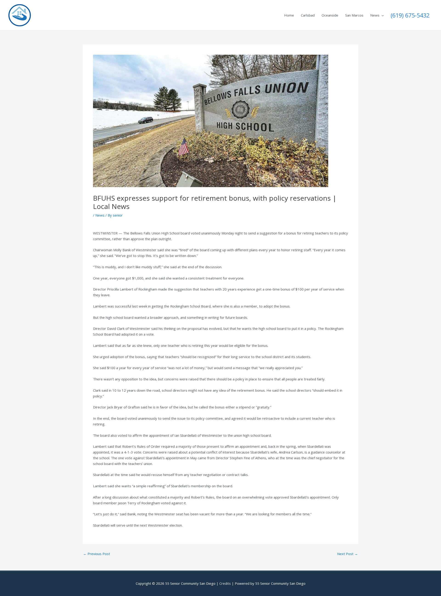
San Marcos (354, 15)
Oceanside (330, 15)
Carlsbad (308, 15)
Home (289, 15)
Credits (225, 583)
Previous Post (96, 554)
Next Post (347, 554)
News (374, 15)
